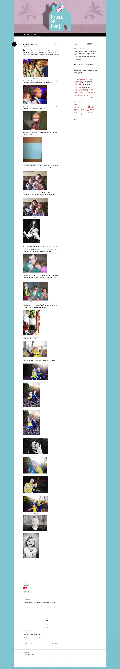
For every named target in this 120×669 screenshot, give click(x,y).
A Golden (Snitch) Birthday (81, 79)
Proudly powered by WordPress (52, 663)
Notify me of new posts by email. (32, 638)
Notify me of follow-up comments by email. (34, 634)
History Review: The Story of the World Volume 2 (85, 92)
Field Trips (55, 643)
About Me (26, 34)
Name (47, 620)
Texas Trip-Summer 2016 (80, 95)
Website (47, 627)
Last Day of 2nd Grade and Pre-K (82, 97)
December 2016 (78, 82)
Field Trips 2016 (78, 87)
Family (29, 591)
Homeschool (36, 34)
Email (47, 624)
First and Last (27, 643)
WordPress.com (71, 663)
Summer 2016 (78, 86)
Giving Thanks (78, 84)
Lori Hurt (29, 46)
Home (18, 34)
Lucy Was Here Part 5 (80, 81)
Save (26, 588)
